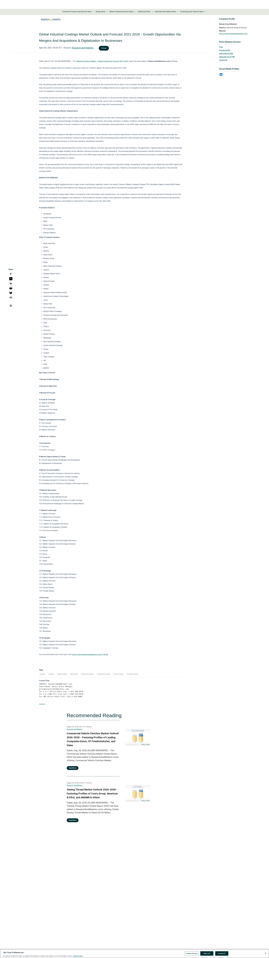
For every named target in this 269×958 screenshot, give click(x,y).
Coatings (51, 674)
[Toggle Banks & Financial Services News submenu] (135, 12)
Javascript (223, 60)
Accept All (221, 953)
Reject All (207, 953)
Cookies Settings (191, 953)
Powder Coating (118, 674)
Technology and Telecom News (192, 12)
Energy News (100, 12)
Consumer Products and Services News (77, 12)
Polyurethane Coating (103, 674)
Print (221, 47)
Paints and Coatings (87, 674)
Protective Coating (132, 674)
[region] (134, 953)
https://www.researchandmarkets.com (233, 34)
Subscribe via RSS (226, 54)
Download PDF (224, 50)
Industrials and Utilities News (165, 12)
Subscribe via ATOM (227, 57)
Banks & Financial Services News (121, 12)
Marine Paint (74, 674)
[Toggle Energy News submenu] (107, 12)
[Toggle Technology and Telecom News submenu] (205, 12)
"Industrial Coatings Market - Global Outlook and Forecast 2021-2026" (102, 61)
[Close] (265, 953)
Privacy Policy (78, 956)
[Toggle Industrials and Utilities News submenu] (178, 12)
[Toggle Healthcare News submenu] (152, 12)
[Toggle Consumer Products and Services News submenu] (94, 12)
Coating (42, 674)
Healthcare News (144, 12)
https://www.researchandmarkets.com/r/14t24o (90, 654)
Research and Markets (83, 47)
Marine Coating (62, 674)
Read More (72, 768)
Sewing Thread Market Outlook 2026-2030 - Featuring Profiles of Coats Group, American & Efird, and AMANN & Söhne (92, 793)
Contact (42, 704)
